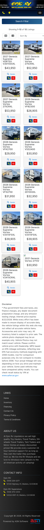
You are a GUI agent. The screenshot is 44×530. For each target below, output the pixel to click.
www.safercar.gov (10, 375)
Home (6, 398)
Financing (8, 407)
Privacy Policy (10, 415)
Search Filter (22, 21)
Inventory (8, 402)
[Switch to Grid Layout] (5, 35)
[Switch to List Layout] (13, 35)
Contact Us (8, 411)
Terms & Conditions (12, 419)
